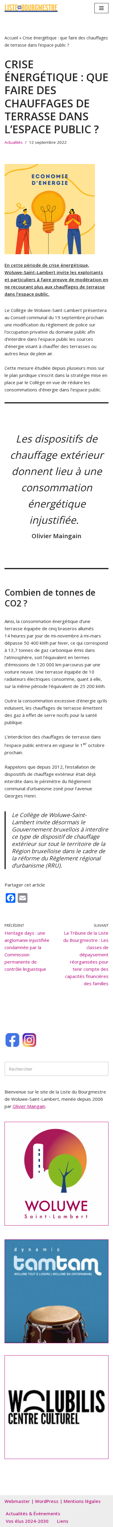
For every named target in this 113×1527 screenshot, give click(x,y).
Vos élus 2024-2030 (27, 1521)
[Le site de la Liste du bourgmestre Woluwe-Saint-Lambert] (31, 8)
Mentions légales (82, 1501)
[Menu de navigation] (101, 8)
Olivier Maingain (29, 1106)
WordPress (46, 1501)
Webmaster (17, 1501)
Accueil (11, 38)
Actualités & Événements (33, 1513)
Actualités (14, 142)
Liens (62, 1521)
